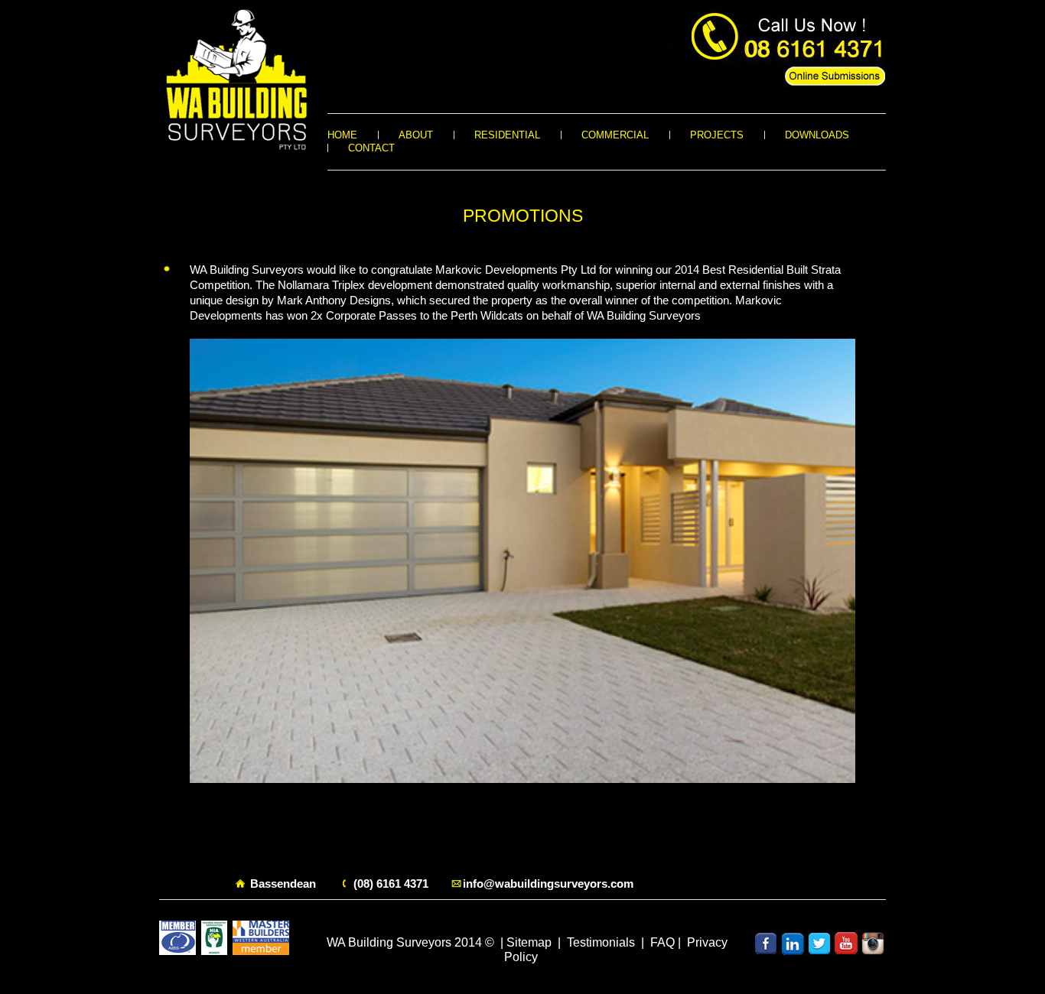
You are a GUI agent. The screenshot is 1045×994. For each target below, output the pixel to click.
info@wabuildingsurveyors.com (548, 883)
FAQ (662, 942)
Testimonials (601, 942)
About (416, 135)
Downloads (817, 135)
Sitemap (529, 942)
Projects (717, 135)
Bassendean (283, 883)
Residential (507, 135)
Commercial (615, 135)
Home (342, 135)
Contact (371, 148)
